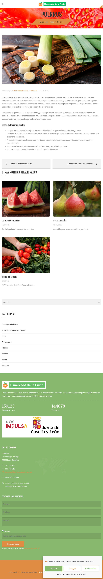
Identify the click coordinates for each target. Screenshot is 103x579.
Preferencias (90, 568)
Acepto (54, 568)
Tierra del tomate (9, 276)
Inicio (52, 22)
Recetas (5, 348)
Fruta (4, 336)
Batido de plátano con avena (17, 164)
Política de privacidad (78, 574)
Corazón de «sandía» (11, 220)
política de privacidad (31, 548)
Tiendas (5, 354)
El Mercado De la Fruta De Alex (13, 330)
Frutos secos (7, 342)
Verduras (34, 91)
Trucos (4, 360)
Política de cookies (63, 574)
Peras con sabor (60, 220)
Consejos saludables (10, 325)
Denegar (72, 568)
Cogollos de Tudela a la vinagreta (73, 164)
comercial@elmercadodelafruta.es (18, 472)
